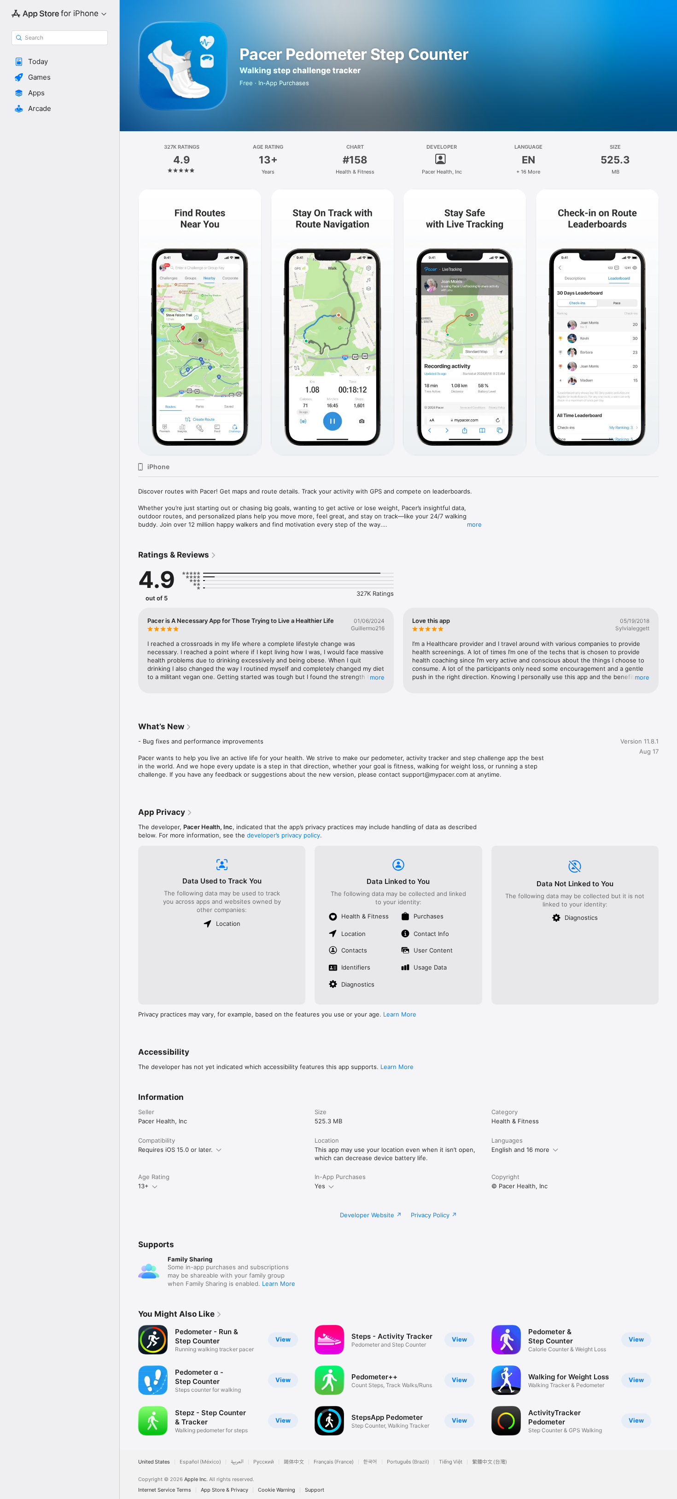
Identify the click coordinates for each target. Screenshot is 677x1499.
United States (154, 1461)
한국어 (370, 1461)
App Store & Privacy (224, 1490)
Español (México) (200, 1461)
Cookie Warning (276, 1490)
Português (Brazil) (408, 1461)
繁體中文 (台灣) (489, 1461)
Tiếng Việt (450, 1461)
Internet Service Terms (164, 1490)
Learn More (399, 1014)
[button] (59, 62)
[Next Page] (667, 322)
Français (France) (334, 1461)
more (474, 524)
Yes (320, 1186)
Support (314, 1490)
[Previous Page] (129, 322)
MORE (377, 677)
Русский (263, 1461)
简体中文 (294, 1461)
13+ (143, 1186)
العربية (237, 1461)
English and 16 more (520, 1149)
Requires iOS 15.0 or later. (175, 1149)
